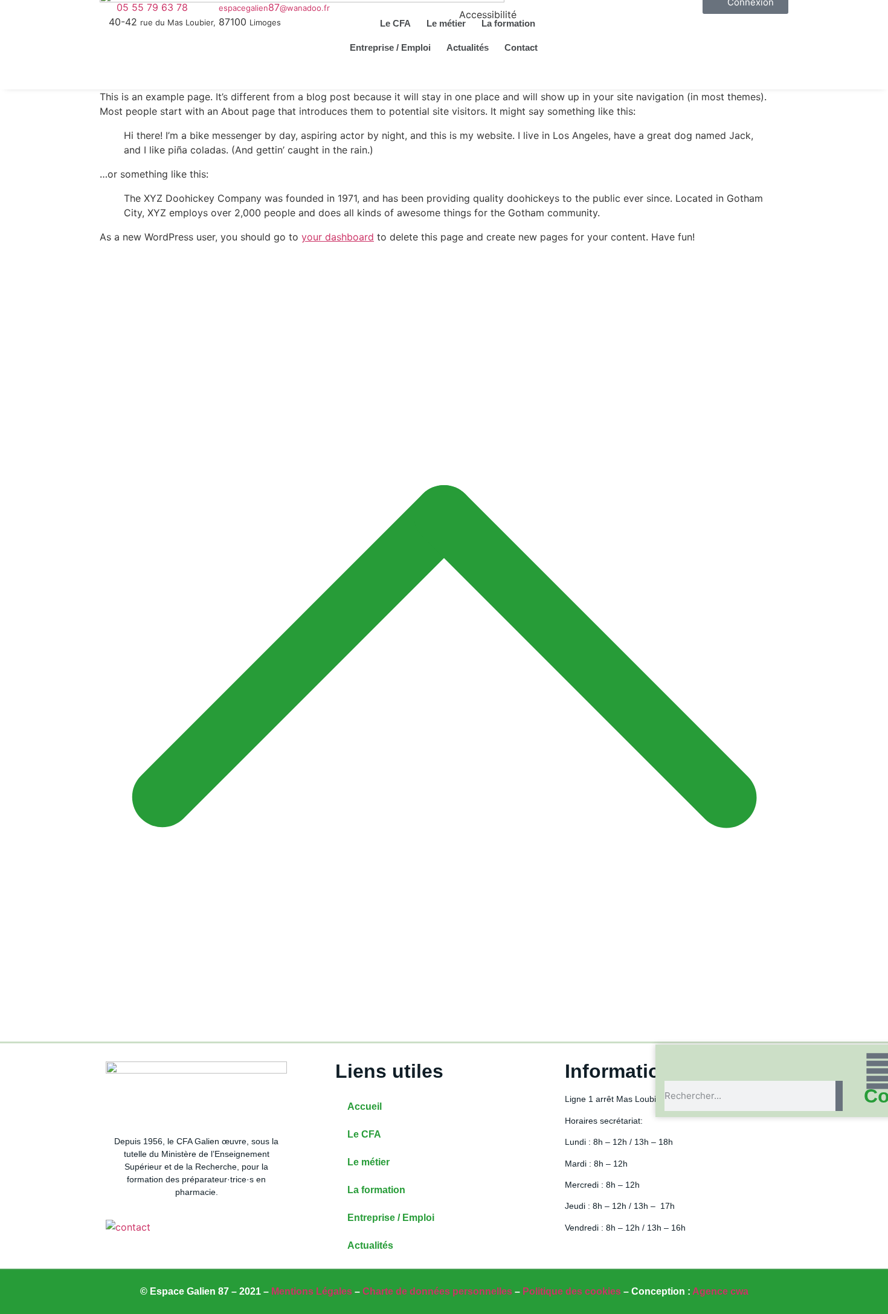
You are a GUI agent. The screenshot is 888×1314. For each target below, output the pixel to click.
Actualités (467, 47)
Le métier (446, 23)
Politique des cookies (572, 1291)
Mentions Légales (311, 1291)
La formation (508, 23)
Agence (720, 1291)
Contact (521, 47)
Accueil (364, 1106)
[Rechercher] (839, 1096)
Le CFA (395, 23)
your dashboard (337, 237)
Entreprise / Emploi (390, 47)
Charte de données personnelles (437, 1291)
